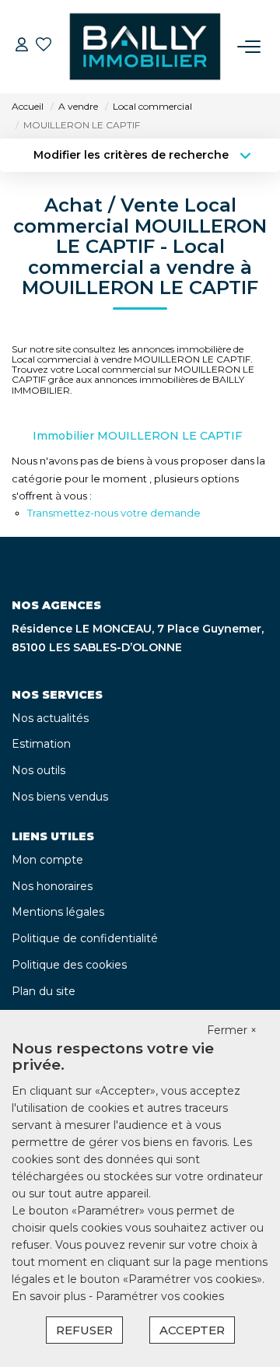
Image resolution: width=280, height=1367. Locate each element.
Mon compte (47, 860)
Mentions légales (58, 912)
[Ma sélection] (43, 46)
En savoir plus (50, 1296)
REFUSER (84, 1330)
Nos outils (38, 770)
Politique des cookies (69, 965)
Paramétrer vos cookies (160, 1296)
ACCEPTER (192, 1330)
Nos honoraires (52, 886)
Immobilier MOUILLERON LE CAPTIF (137, 436)
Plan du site (43, 991)
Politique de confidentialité (85, 938)
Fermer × (232, 1030)
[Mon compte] (22, 46)
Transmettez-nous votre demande (114, 512)
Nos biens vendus (60, 797)
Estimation (41, 744)
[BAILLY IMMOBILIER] (144, 46)
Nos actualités (50, 718)
